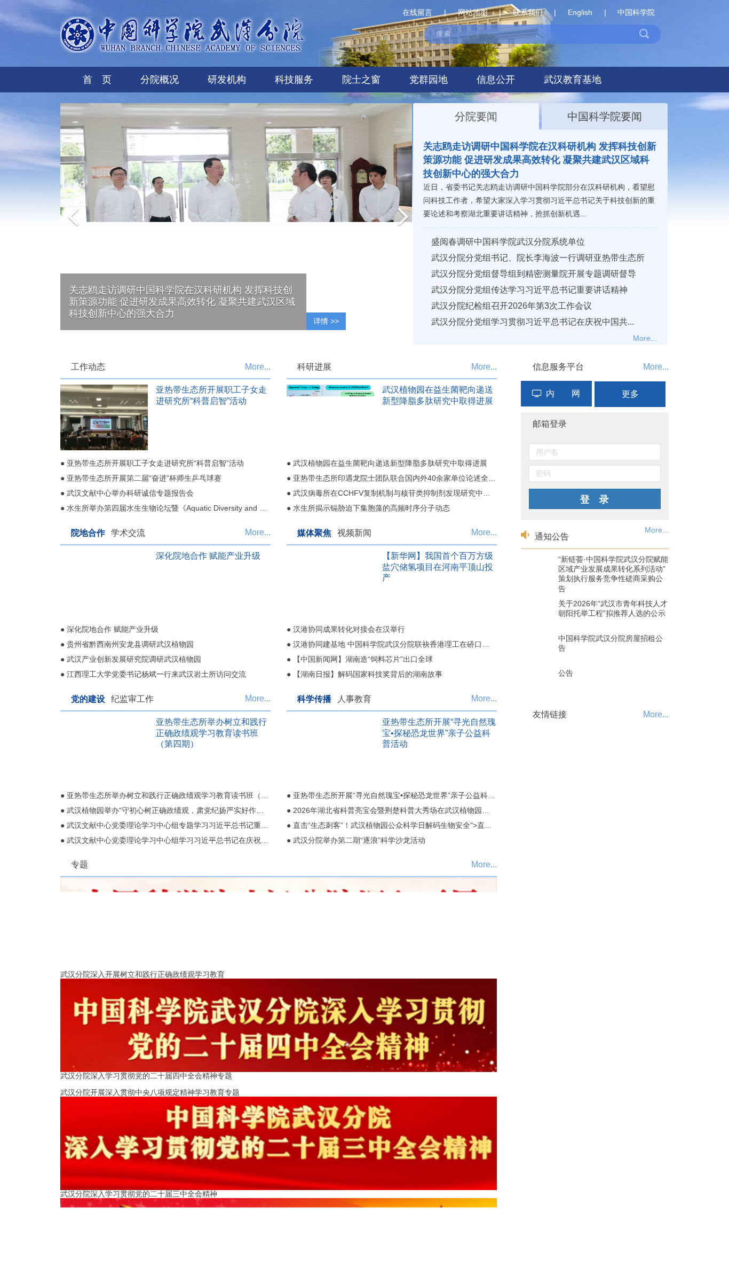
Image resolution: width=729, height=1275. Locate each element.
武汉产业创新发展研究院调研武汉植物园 (134, 659)
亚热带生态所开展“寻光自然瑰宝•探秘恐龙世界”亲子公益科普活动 (439, 733)
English (580, 12)
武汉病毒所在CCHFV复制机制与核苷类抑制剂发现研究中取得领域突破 (410, 493)
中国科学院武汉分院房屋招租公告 (610, 643)
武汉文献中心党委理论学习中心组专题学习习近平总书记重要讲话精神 (182, 825)
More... (645, 338)
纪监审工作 (132, 698)
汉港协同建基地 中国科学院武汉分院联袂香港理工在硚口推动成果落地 (410, 644)
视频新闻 (354, 532)
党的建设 (88, 698)
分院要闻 (476, 116)
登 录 (594, 499)
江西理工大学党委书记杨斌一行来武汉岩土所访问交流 (156, 674)
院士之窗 (361, 79)
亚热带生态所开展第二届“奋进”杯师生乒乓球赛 (144, 478)
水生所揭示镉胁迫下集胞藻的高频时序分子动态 (371, 508)
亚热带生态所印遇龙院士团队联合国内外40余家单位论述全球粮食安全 (409, 478)
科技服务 (294, 79)
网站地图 (473, 12)
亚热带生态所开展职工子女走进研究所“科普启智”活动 (155, 463)
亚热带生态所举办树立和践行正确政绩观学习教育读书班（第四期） (211, 733)
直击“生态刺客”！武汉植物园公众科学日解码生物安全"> (473, 825)
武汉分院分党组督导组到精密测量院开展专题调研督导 (533, 273)
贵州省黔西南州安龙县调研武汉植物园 (130, 644)
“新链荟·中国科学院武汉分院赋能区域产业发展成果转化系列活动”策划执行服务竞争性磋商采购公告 (613, 574)
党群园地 (428, 79)
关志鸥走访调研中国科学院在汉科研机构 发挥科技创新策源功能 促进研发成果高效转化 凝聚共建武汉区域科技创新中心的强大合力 (539, 159)
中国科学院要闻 (604, 116)
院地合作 (88, 532)
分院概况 (159, 79)
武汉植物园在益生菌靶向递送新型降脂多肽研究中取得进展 (390, 463)
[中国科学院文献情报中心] (595, 752)
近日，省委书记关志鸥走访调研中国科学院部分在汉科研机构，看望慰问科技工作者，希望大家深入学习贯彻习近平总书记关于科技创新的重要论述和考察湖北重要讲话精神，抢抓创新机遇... (539, 200)
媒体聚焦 (314, 532)
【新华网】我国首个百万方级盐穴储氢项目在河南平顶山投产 (437, 567)
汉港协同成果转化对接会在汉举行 (349, 629)
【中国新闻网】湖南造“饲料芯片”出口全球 (363, 659)
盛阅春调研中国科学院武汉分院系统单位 (508, 241)
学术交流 (128, 532)
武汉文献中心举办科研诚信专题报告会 (130, 493)
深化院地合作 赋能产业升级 (208, 555)
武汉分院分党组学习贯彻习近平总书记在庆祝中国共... (532, 321)
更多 (630, 393)
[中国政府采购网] (595, 742)
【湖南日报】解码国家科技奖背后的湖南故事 (367, 674)
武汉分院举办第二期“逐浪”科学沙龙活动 (359, 840)
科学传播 (314, 698)
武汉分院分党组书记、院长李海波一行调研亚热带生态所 (538, 257)
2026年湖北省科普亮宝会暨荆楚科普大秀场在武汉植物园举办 (395, 810)
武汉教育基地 (572, 79)
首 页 (97, 79)
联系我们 (528, 12)
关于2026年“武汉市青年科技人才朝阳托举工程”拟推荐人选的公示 (613, 608)
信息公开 (496, 79)
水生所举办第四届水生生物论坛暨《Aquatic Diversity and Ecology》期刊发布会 (199, 508)
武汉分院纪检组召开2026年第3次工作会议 (511, 305)
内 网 (563, 393)
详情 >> (326, 321)
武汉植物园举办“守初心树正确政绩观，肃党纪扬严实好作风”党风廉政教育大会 (196, 810)
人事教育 (354, 698)
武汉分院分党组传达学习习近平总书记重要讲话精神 (529, 289)
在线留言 (417, 12)
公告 (565, 673)
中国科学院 (636, 12)
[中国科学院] (595, 731)
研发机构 (227, 79)
